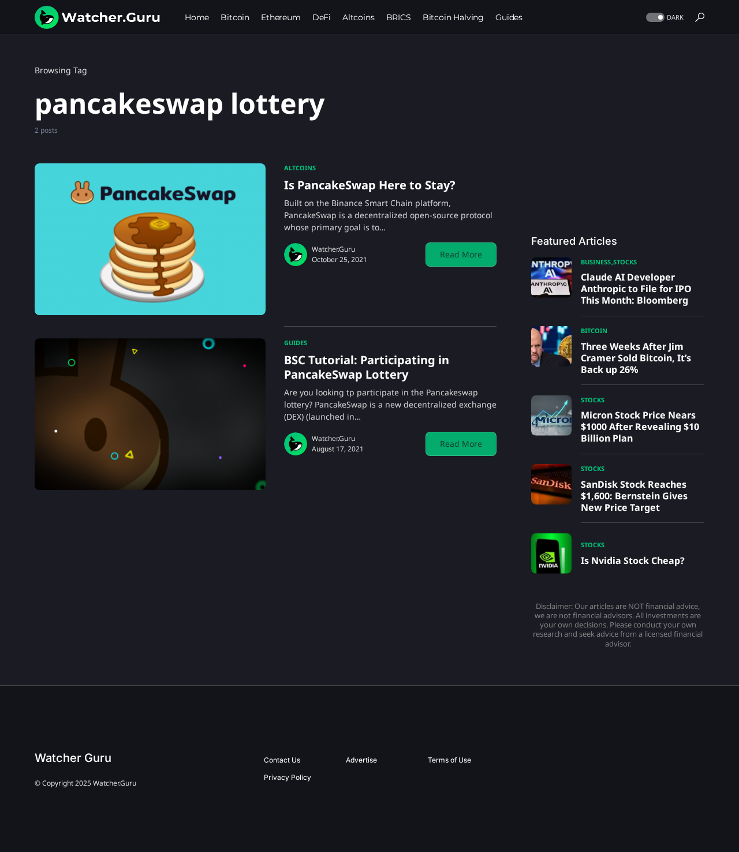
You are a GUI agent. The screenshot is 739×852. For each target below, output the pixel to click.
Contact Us (282, 760)
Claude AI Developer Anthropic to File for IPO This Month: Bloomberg (636, 288)
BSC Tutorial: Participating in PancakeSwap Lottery (366, 367)
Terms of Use (449, 760)
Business (596, 261)
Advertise (361, 760)
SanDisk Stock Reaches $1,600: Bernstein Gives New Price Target (634, 496)
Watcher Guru (73, 758)
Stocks (625, 261)
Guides (295, 342)
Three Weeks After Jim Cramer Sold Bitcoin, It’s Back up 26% (636, 358)
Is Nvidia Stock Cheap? (633, 560)
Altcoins (300, 167)
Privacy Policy (287, 777)
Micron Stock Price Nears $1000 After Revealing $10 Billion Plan (640, 426)
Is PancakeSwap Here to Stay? (370, 185)
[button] (664, 18)
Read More (461, 254)
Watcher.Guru (333, 249)
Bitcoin (594, 330)
